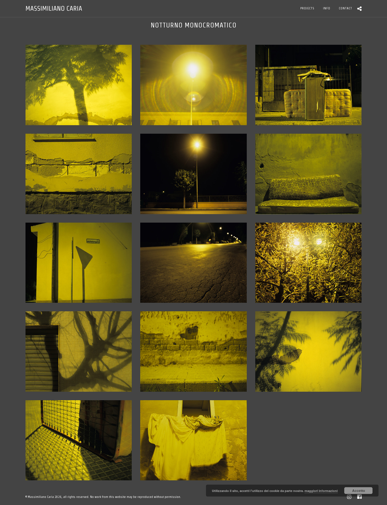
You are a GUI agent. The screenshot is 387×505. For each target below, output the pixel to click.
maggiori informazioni (321, 491)
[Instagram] (349, 497)
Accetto (358, 490)
